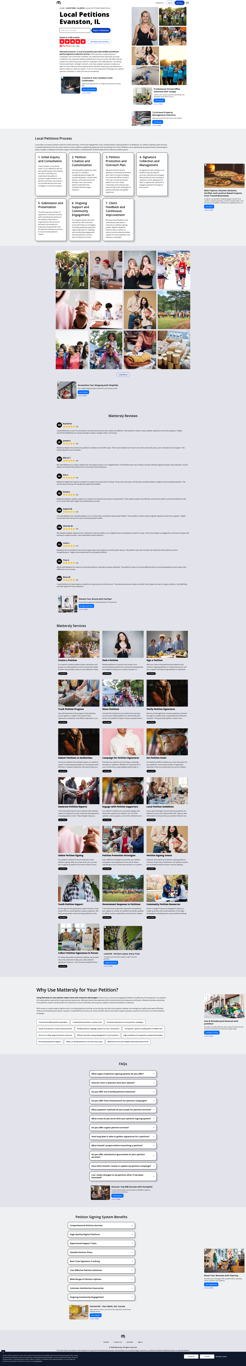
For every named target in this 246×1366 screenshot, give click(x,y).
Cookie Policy (38, 1361)
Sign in (140, 1342)
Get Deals (209, 207)
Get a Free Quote (89, 89)
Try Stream (158, 122)
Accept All (191, 1356)
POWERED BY (86, 93)
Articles (106, 1342)
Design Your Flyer (86, 606)
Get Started (159, 100)
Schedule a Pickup (212, 1033)
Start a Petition (101, 30)
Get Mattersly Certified (99, 42)
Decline (207, 1356)
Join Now (180, 3)
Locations (71, 8)
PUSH (243, 1364)
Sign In (170, 3)
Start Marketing (211, 1284)
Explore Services (111, 963)
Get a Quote (95, 1315)
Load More (123, 374)
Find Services (117, 1196)
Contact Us (159, 3)
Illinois (81, 8)
